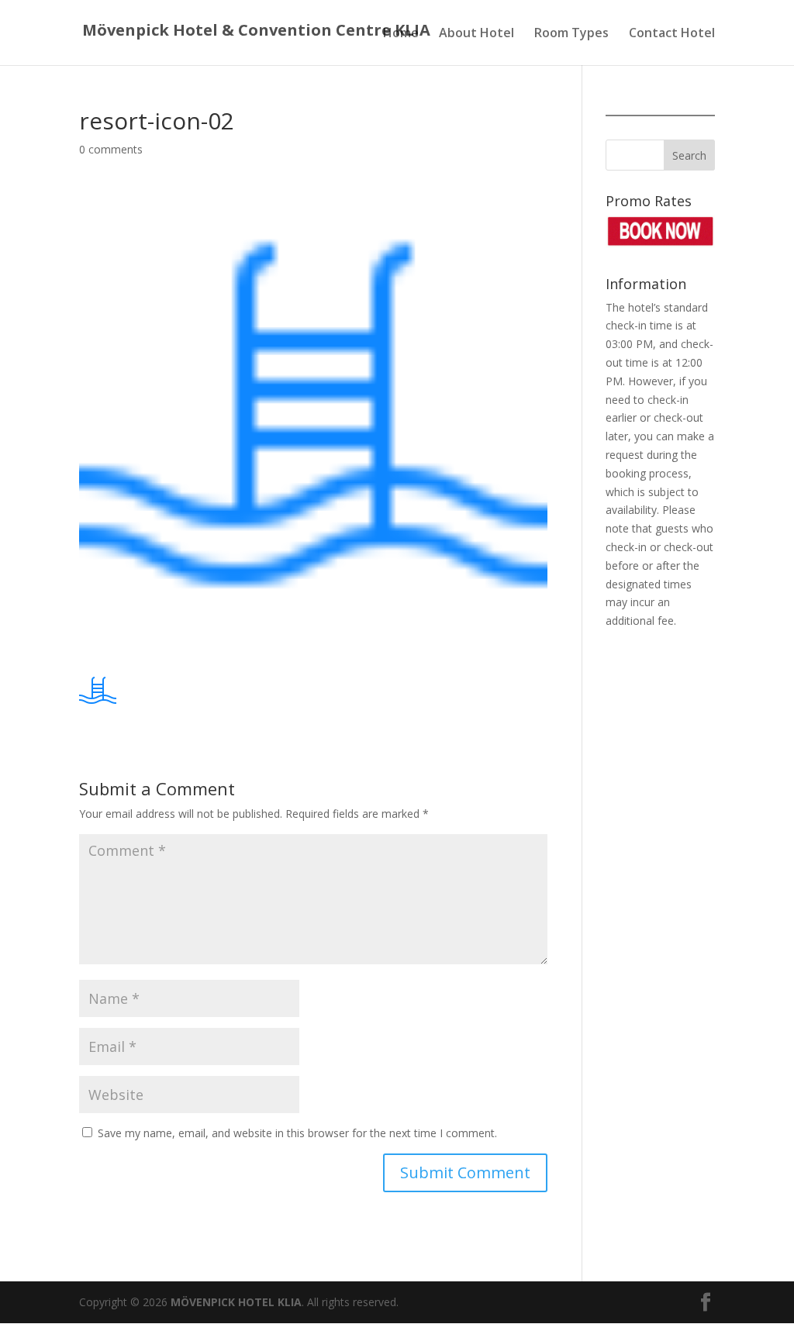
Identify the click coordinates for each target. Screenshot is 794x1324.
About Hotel (476, 34)
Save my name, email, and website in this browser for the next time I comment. (297, 1133)
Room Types (571, 34)
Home (401, 34)
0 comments (111, 149)
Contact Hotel (672, 34)
